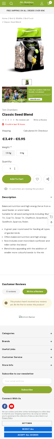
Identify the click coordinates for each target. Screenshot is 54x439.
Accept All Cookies (28, 435)
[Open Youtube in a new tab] (11, 406)
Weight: (6, 147)
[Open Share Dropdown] (48, 179)
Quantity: (7, 161)
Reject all (28, 429)
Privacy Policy (7, 418)
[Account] (41, 3)
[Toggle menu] (4, 3)
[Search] (11, 3)
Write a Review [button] (40, 120)
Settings (27, 423)
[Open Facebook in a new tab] (4, 406)
